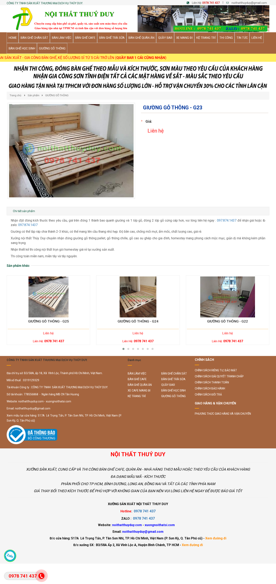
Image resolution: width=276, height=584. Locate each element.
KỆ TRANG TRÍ (137, 396)
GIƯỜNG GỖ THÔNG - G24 (138, 321)
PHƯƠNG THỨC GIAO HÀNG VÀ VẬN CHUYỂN (223, 413)
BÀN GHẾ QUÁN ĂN (140, 384)
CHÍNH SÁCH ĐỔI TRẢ (208, 394)
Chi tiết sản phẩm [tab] (24, 211)
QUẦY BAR (168, 384)
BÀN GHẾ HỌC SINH (173, 390)
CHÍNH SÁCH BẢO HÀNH (210, 388)
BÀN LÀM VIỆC (137, 373)
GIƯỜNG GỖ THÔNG (56, 95)
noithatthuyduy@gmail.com (249, 2)
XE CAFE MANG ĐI (139, 390)
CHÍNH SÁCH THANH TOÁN (212, 382)
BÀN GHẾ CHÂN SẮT (174, 373)
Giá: (148, 121)
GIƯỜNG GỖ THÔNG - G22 (227, 321)
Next (142, 154)
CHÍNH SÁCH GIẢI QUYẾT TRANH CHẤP (219, 376)
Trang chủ (15, 95)
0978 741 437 (211, 2)
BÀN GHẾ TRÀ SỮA (173, 379)
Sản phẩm (33, 95)
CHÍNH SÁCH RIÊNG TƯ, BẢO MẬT (216, 370)
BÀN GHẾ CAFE (137, 379)
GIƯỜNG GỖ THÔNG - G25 (48, 321)
